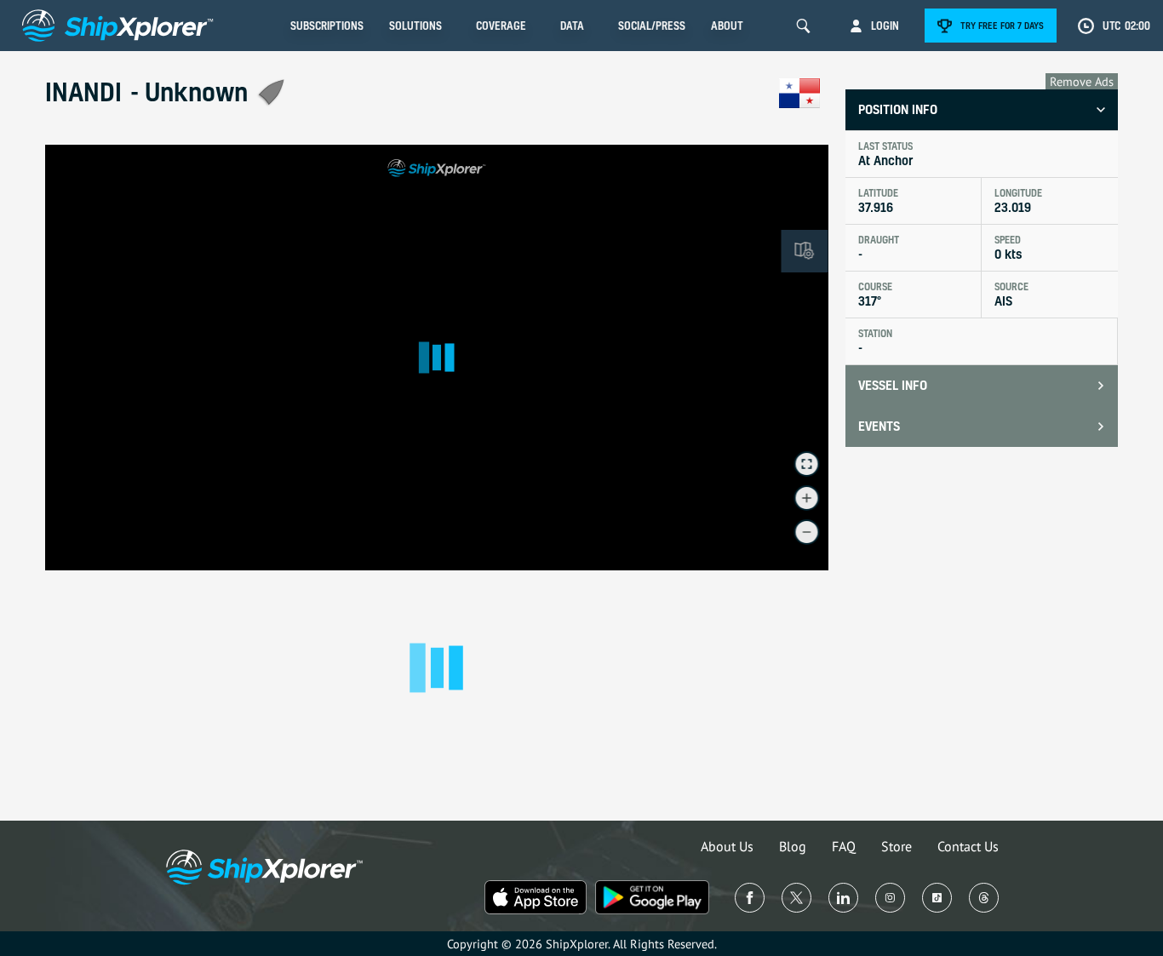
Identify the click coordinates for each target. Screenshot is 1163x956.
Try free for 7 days (1002, 25)
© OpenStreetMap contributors (767, 563)
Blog (792, 846)
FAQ (844, 846)
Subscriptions (327, 25)
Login (885, 25)
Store (896, 846)
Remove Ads (1082, 81)
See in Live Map (101, 169)
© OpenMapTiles (679, 563)
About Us (727, 846)
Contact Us (968, 846)
